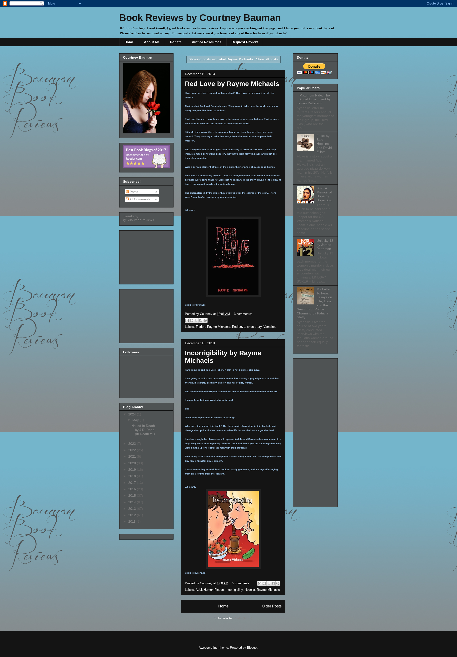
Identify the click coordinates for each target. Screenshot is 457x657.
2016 (132, 489)
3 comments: (243, 314)
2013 (132, 508)
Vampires (269, 326)
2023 (132, 443)
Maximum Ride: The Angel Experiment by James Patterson (314, 99)
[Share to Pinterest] (205, 320)
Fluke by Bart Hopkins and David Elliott (324, 144)
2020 (132, 463)
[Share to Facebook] (200, 320)
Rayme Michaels (218, 326)
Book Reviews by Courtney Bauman (200, 17)
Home (129, 42)
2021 (132, 456)
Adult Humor (204, 589)
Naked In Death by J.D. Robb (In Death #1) (143, 430)
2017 (132, 483)
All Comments (139, 199)
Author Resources (206, 42)
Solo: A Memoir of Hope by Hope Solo (324, 194)
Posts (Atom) (243, 618)
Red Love (238, 326)
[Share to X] (196, 320)
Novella (250, 589)
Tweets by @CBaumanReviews (138, 218)
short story (254, 326)
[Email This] (187, 320)
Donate (176, 42)
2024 (132, 414)
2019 (132, 469)
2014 (132, 502)
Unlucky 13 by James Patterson (325, 245)
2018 (132, 476)
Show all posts (267, 59)
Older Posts (272, 606)
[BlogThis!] (191, 320)
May (136, 420)
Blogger (252, 647)
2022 (132, 450)
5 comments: (241, 583)
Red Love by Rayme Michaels (232, 83)
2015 (132, 495)
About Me (152, 42)
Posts (133, 192)
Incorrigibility (234, 589)
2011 (132, 521)
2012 (132, 515)
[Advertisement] (147, 256)
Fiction (200, 326)
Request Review (245, 42)
